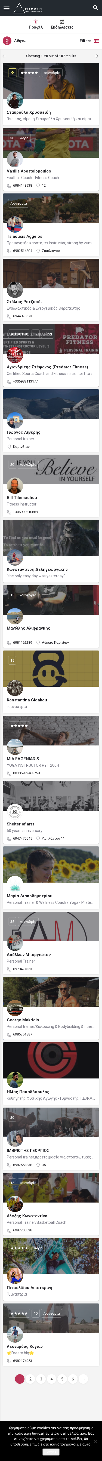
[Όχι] (95, 1441)
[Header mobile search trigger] (95, 7)
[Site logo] (28, 8)
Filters (85, 41)
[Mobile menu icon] (6, 8)
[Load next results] (97, 56)
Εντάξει (51, 1452)
